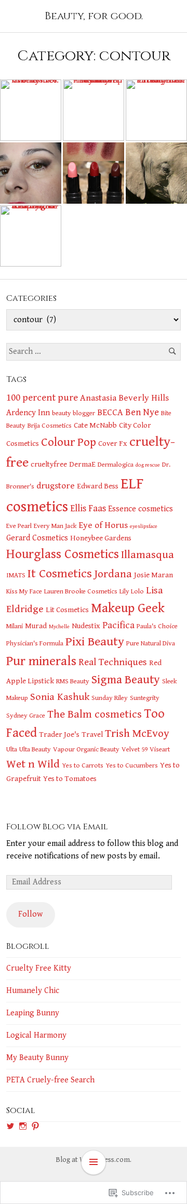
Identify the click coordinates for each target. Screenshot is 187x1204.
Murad (36, 625)
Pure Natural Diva (150, 643)
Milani (14, 626)
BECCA (110, 412)
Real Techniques (112, 662)
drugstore (55, 486)
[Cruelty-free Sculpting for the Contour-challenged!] (30, 236)
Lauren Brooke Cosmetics (80, 591)
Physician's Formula (34, 643)
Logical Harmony (36, 1035)
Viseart (160, 749)
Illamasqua (147, 554)
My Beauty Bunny (37, 1058)
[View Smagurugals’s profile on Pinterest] (35, 1126)
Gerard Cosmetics (37, 538)
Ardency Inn (28, 413)
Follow (30, 914)
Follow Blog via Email (57, 826)
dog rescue (148, 465)
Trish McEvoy (137, 733)
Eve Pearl (19, 526)
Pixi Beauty (94, 641)
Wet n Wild (33, 764)
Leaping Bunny (32, 1013)
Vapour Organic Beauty (86, 749)
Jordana (113, 574)
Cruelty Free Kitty (38, 968)
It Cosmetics (60, 573)
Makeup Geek (128, 608)
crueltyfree (49, 464)
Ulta (11, 749)
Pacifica (118, 625)
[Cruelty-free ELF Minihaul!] (93, 173)
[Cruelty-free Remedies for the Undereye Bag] (156, 173)
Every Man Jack (55, 526)
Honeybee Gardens (100, 538)
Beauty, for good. (94, 16)
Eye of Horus (103, 525)
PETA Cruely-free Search (50, 1080)
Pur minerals (41, 661)
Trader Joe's (59, 734)
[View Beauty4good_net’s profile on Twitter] (10, 1126)
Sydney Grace (25, 715)
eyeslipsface (143, 526)
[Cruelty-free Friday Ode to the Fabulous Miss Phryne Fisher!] (30, 173)
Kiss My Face (24, 591)
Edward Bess (97, 486)
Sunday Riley (109, 698)
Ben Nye (142, 412)
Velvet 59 (135, 749)
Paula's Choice (157, 626)
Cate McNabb (95, 425)
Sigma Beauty (125, 680)
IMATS (15, 575)
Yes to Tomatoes (70, 778)
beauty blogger (73, 413)
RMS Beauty (72, 681)
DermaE (82, 464)
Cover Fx (112, 443)
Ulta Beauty (35, 749)
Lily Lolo (131, 591)
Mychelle (59, 627)
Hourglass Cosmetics (62, 554)
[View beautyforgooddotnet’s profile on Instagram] (23, 1126)
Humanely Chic (32, 991)
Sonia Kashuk (59, 697)
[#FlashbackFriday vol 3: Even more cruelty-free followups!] (93, 110)
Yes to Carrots (82, 765)
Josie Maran (153, 575)
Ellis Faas (88, 508)
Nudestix (86, 625)
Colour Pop (68, 442)
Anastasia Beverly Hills (124, 398)
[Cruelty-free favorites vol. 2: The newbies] (30, 110)
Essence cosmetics (140, 509)
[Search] (172, 351)
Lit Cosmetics (67, 609)
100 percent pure (42, 397)
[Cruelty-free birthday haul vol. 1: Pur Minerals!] (156, 110)
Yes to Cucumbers (131, 765)
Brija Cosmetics (50, 425)
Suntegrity (144, 698)
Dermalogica (115, 464)
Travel (92, 734)
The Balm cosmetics (94, 714)
